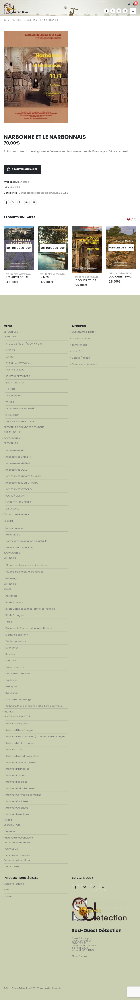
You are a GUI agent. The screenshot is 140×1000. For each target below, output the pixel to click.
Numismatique (14, 528)
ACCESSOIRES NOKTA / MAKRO (23, 476)
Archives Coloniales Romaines (23, 794)
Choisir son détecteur (16, 514)
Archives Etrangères (17, 769)
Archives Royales (15, 775)
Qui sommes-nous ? (84, 332)
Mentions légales (14, 883)
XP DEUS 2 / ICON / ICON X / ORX (23, 343)
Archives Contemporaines (21, 762)
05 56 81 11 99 (79, 943)
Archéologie (12, 534)
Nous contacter (81, 338)
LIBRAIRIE (63, 192)
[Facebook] (106, 11)
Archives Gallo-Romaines (20, 788)
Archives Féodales (16, 782)
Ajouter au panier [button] (96, 232)
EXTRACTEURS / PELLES (18, 502)
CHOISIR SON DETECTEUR (19, 421)
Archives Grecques (16, 807)
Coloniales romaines (17, 673)
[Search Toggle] (129, 4)
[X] (112, 11)
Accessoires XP (14, 450)
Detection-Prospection (19, 547)
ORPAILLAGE (12, 508)
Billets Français (14, 602)
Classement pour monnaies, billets (26, 565)
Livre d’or (77, 351)
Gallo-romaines (14, 667)
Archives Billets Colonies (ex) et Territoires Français (35, 736)
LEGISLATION (12, 415)
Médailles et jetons (16, 634)
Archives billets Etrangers (20, 743)
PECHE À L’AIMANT (15, 495)
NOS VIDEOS (11, 849)
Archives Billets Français (19, 730)
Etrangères (12, 647)
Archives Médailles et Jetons (22, 756)
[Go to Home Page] (5, 20)
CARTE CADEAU (12, 866)
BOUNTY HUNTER (14, 382)
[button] (128, 219)
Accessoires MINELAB (17, 463)
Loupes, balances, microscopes (24, 571)
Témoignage (79, 345)
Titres (8, 621)
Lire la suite (28, 232)
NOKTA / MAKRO (14, 369)
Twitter (13, 202)
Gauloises (11, 680)
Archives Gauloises (16, 801)
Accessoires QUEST (16, 470)
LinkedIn (20, 202)
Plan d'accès (79, 956)
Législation (10, 831)
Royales (10, 654)
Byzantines (11, 693)
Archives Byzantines (17, 814)
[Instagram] (118, 11)
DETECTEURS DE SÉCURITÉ (19, 408)
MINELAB (10, 350)
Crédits (8, 896)
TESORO (10, 389)
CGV (6, 890)
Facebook (6, 202)
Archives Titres (14, 749)
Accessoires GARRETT (18, 457)
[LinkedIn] (125, 11)
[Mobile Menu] (133, 11)
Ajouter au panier (24, 169)
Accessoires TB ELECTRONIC (21, 482)
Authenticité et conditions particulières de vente (33, 706)
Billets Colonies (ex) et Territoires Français (30, 609)
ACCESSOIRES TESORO (18, 489)
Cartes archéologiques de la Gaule (38, 192)
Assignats (11, 596)
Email (34, 202)
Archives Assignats (16, 723)
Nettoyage (11, 578)
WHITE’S (10, 402)
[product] (87, 249)
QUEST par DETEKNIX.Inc (19, 363)
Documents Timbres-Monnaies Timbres (28, 628)
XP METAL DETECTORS (17, 376)
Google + (27, 202)
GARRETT (10, 356)
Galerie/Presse (81, 358)
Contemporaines (15, 641)
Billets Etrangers (14, 615)
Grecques (11, 686)
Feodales (11, 660)
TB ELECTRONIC (14, 395)
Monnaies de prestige (18, 699)
